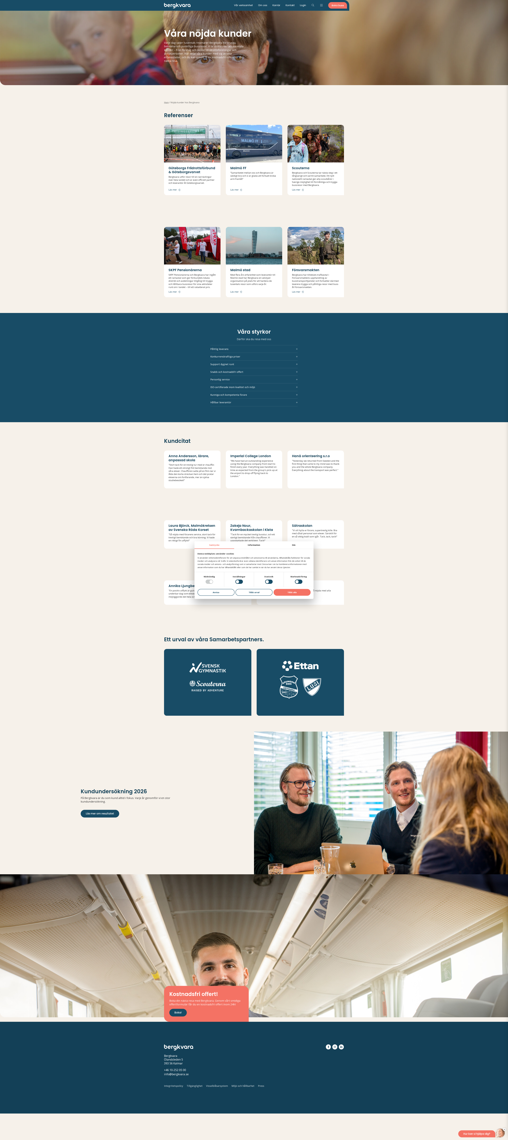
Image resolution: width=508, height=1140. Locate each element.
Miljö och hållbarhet (243, 1085)
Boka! (178, 1012)
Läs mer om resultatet (100, 813)
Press (261, 1085)
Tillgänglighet (195, 1085)
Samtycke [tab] (214, 544)
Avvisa (216, 592)
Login (303, 5)
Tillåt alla (292, 592)
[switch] (239, 582)
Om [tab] (293, 544)
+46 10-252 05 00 (175, 1070)
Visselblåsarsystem (217, 1085)
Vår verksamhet (243, 5)
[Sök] (312, 5)
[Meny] (321, 5)
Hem (166, 102)
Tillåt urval (254, 592)
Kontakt (290, 5)
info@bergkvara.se (176, 1074)
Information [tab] (254, 544)
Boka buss (338, 5)
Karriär (276, 5)
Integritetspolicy (173, 1085)
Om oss (262, 5)
